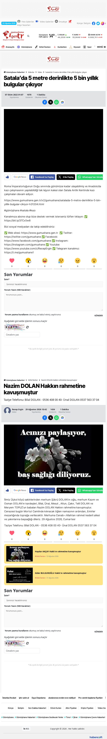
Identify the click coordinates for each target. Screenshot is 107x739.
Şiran (75, 717)
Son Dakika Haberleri (37, 708)
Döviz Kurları (55, 708)
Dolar (62, 35)
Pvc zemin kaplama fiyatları (90, 698)
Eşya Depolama (39, 698)
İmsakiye (63, 21)
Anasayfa (10, 47)
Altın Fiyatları (71, 708)
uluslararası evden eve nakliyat (62, 698)
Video (40, 72)
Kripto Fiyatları (87, 708)
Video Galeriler (47, 21)
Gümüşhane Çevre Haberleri (92, 717)
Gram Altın (95, 35)
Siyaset (77, 47)
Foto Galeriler (28, 21)
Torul (67, 717)
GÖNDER (98, 315)
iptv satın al (24, 698)
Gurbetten (62, 47)
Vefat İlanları (45, 47)
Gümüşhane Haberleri (15, 72)
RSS (27, 728)
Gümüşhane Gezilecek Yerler (50, 717)
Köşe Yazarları (23, 25)
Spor (89, 47)
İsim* (6, 279)
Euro (76, 35)
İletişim (87, 23)
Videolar (31, 72)
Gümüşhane (26, 47)
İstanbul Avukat (9, 698)
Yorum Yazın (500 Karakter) (17, 290)
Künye (80, 23)
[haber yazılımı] (96, 736)
